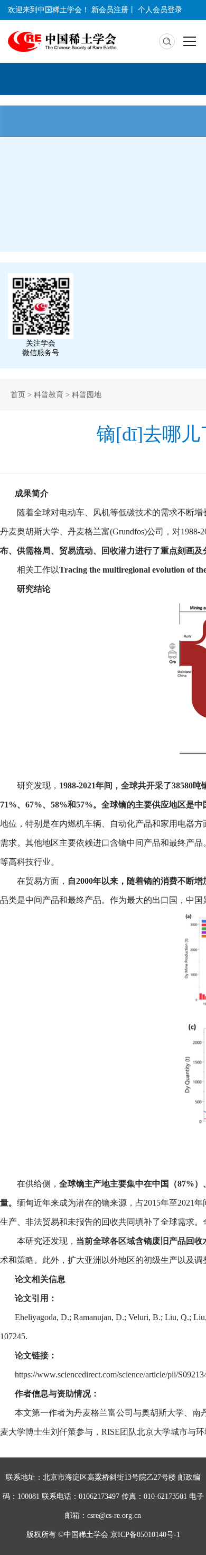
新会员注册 (109, 10)
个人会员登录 (160, 10)
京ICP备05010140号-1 (145, 1535)
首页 (18, 395)
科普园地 (86, 395)
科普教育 (48, 395)
